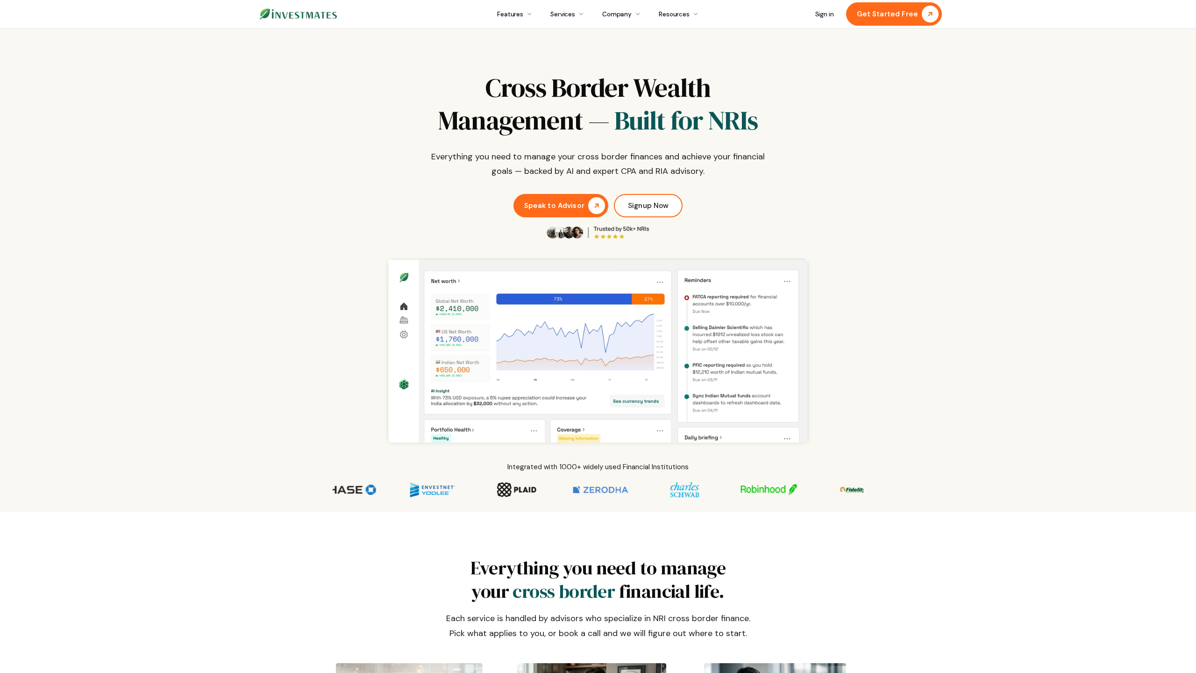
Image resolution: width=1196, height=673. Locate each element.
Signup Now (648, 205)
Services (562, 14)
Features (510, 14)
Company (617, 14)
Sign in (824, 14)
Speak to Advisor (554, 205)
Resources (674, 14)
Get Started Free (887, 14)
